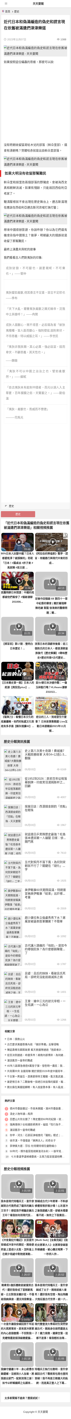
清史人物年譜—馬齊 (21, 1113)
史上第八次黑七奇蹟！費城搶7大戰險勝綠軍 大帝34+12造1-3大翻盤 (46, 754)
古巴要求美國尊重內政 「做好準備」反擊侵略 (33, 1044)
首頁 (7, 11)
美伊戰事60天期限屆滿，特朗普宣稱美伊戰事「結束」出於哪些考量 (45, 893)
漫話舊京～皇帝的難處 (20, 1060)
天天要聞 (38, 3)
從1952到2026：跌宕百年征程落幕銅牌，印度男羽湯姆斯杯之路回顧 (46, 782)
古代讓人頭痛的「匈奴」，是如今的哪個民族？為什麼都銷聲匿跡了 (46, 949)
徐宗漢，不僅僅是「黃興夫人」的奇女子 (33, 1140)
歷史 (16, 11)
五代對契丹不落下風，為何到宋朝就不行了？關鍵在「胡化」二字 (45, 866)
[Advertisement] (35, 103)
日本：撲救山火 (16, 1039)
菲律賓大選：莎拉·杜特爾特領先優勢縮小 (33, 1145)
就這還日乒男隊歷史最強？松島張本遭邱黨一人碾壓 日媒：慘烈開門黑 (45, 838)
